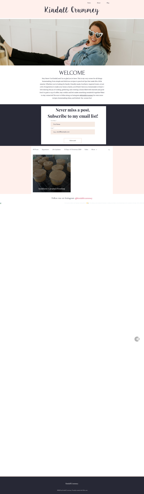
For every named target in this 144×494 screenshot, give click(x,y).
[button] (109, 150)
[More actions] (68, 158)
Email (52, 128)
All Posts (35, 149)
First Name (53, 120)
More (93, 149)
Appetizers (45, 149)
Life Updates (56, 149)
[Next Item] (139, 339)
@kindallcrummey (86, 95)
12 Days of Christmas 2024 (72, 149)
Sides (86, 149)
